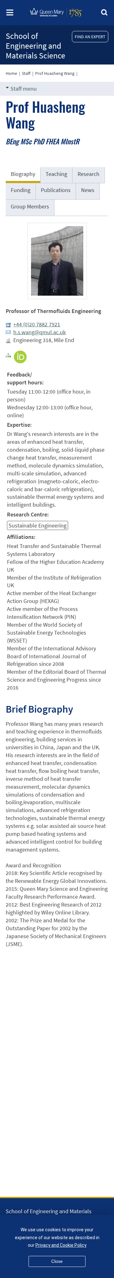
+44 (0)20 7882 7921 (36, 324)
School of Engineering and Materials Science (35, 46)
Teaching (56, 174)
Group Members (30, 206)
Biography (23, 174)
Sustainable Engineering (37, 525)
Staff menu (23, 88)
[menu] (10, 14)
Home (11, 73)
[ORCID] (20, 356)
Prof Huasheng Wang (54, 73)
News (87, 190)
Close (57, 1261)
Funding (20, 190)
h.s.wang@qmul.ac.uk (39, 332)
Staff (26, 73)
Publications (56, 190)
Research (88, 174)
